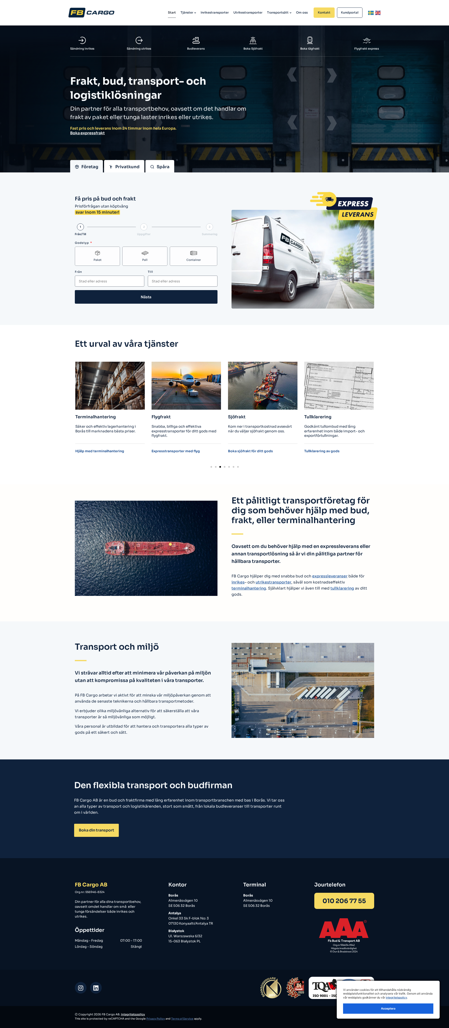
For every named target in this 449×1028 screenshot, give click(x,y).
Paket (97, 260)
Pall (145, 260)
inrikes (238, 582)
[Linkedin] (96, 988)
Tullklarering (317, 417)
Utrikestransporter (247, 13)
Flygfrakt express (366, 48)
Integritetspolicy (133, 1014)
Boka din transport (96, 830)
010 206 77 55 (344, 901)
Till (150, 271)
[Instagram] (81, 988)
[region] (388, 1000)
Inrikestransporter (215, 13)
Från (78, 271)
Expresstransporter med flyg (176, 451)
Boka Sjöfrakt (253, 48)
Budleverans (196, 48)
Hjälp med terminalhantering (99, 451)
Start (172, 13)
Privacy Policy (155, 1018)
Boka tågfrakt (309, 48)
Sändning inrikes (82, 48)
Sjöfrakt (237, 417)
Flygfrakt (161, 417)
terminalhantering (249, 588)
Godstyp (82, 242)
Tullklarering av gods (322, 451)
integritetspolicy (396, 997)
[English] (378, 12)
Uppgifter (144, 234)
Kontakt (324, 13)
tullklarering (342, 588)
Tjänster (187, 13)
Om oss (302, 13)
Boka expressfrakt (87, 133)
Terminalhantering (95, 417)
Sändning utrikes (139, 48)
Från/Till (80, 234)
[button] (211, 467)
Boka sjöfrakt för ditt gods (250, 451)
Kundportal (349, 13)
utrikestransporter (273, 582)
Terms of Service (182, 1018)
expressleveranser (330, 576)
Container (193, 260)
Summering (209, 234)
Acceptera (388, 1008)
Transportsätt (278, 13)
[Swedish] (371, 12)
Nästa (146, 297)
